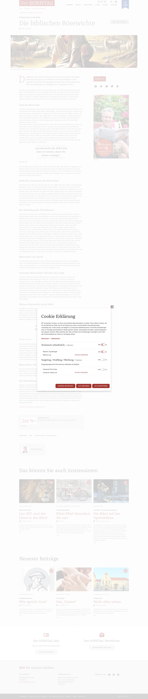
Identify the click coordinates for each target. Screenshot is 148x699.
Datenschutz (55, 338)
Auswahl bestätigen (65, 386)
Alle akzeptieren (100, 386)
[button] (91, 355)
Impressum (45, 338)
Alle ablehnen (83, 386)
